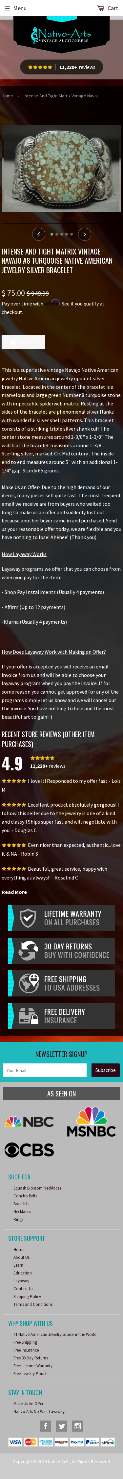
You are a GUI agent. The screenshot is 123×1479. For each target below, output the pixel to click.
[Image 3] (61, 234)
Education (22, 1273)
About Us (21, 1257)
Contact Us (23, 1288)
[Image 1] (52, 234)
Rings (18, 1219)
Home (7, 96)
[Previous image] (38, 234)
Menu (20, 8)
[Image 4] (66, 234)
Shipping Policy (27, 1296)
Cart (112, 8)
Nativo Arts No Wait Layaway (39, 1411)
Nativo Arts (59, 1462)
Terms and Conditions (32, 1304)
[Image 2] (56, 234)
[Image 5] (71, 234)
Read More (14, 892)
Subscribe (105, 1070)
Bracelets (21, 1204)
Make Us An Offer (28, 1403)
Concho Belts (25, 1196)
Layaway (21, 1281)
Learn (18, 1265)
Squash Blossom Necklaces (37, 1188)
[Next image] (84, 234)
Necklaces (22, 1211)
